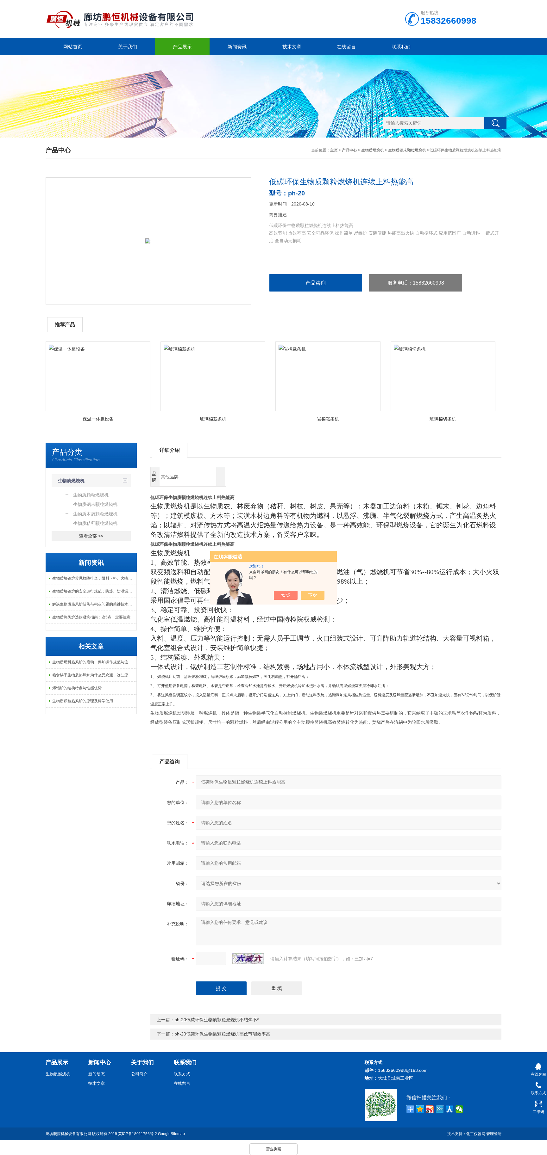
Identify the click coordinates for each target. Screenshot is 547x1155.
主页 (334, 150)
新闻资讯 (237, 46)
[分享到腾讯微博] (440, 1109)
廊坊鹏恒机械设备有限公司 (68, 1134)
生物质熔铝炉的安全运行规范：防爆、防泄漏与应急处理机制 (94, 591)
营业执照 (273, 1149)
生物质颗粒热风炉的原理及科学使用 (82, 701)
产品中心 (349, 150)
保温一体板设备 (98, 418)
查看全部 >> (91, 535)
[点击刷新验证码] (248, 958)
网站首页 (72, 46)
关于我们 (127, 46)
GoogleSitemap (171, 1134)
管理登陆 (493, 1134)
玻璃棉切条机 (443, 418)
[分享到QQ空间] (420, 1109)
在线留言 (346, 46)
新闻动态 (96, 1074)
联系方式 (182, 1074)
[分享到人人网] (450, 1109)
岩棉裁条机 (328, 418)
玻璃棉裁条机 (213, 418)
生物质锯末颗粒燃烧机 (407, 150)
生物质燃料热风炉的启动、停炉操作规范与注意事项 (94, 662)
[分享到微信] (459, 1109)
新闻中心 (99, 1062)
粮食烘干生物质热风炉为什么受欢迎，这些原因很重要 (94, 675)
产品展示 (182, 46)
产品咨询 (315, 283)
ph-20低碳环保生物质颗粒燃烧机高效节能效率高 (222, 1033)
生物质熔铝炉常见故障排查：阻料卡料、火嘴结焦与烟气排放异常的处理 (94, 578)
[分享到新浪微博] (430, 1109)
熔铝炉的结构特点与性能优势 (77, 688)
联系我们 (401, 46)
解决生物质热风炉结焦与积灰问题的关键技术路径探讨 (94, 604)
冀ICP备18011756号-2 (137, 1134)
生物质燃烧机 (372, 150)
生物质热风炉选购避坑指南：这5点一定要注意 (91, 617)
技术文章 (291, 46)
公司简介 (139, 1074)
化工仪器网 (475, 1134)
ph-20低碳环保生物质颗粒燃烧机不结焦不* (216, 1019)
